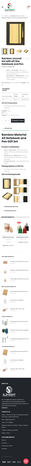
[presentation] (3, 33)
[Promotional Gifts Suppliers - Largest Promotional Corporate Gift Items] (9, 7)
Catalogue (4, 448)
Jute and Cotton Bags (13, 236)
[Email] (26, 461)
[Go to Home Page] (2, 16)
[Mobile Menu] (3, 7)
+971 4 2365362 (9, 422)
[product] (5, 262)
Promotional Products (7, 446)
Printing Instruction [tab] (11, 206)
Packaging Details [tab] (10, 211)
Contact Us (4, 443)
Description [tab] (8, 128)
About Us (4, 440)
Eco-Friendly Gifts (11, 115)
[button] (2, 217)
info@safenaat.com (10, 419)
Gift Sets (17, 115)
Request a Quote (19, 120)
